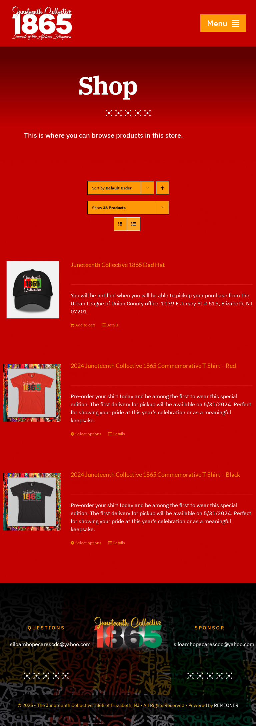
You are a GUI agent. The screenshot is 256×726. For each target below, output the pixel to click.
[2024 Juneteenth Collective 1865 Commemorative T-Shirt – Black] (32, 502)
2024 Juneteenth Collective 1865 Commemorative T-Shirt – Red (153, 365)
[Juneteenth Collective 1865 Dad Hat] (32, 289)
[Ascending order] (162, 188)
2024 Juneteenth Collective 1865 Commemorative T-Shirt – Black (155, 474)
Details (112, 324)
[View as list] (133, 224)
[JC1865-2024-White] (42, 8)
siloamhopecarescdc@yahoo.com (50, 644)
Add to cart (85, 324)
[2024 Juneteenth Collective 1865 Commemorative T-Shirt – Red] (32, 393)
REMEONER (226, 705)
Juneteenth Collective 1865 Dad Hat (118, 264)
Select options (88, 433)
